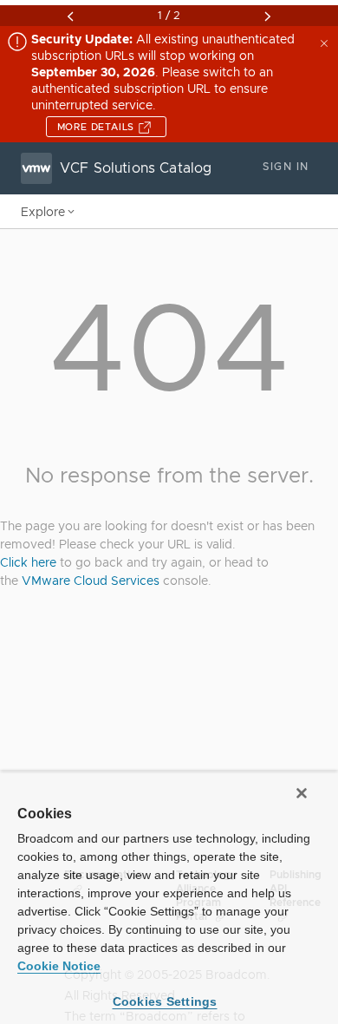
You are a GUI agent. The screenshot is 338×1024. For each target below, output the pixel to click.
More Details (97, 127)
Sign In (286, 167)
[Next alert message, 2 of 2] (268, 16)
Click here (28, 562)
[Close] (301, 793)
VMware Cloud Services (90, 580)
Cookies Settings (165, 1001)
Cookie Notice (59, 966)
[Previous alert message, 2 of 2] (70, 16)
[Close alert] (326, 41)
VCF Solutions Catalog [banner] (135, 168)
